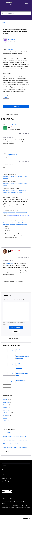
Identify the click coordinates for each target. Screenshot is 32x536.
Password (6, 101)
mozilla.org (4, 508)
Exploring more (7, 418)
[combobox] (16, 13)
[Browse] (3, 3)
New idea (10, 49)
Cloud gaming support (22, 358)
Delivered (5, 426)
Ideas (3, 22)
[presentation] (4, 308)
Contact (20, 511)
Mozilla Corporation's (9, 514)
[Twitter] (2, 494)
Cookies (12, 511)
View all (7, 394)
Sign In (26, 3)
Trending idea (6, 410)
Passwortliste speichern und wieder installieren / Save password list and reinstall (14, 32)
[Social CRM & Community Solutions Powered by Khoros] (26, 532)
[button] (4, 105)
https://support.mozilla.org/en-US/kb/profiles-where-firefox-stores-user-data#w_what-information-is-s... (15, 229)
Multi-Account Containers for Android (12, 454)
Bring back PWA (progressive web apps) (13, 441)
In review (5, 416)
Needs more (6, 413)
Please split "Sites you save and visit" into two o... (16, 450)
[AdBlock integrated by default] (22, 118)
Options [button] (30, 22)
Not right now (6, 424)
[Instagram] (5, 494)
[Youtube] (8, 494)
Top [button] (2, 532)
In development (7, 421)
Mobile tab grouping (21, 389)
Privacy (3, 511)
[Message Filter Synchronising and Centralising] (25, 118)
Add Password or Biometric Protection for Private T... (22, 374)
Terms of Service (15, 508)
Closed (4, 429)
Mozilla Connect (9, 3)
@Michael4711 (9, 270)
